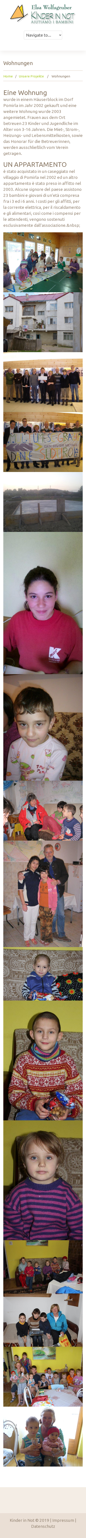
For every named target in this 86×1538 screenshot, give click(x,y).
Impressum (63, 1520)
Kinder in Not (22, 1520)
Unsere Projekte (31, 76)
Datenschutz (43, 1526)
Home (8, 76)
